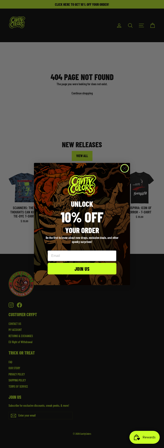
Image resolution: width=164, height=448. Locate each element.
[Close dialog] (124, 168)
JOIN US (82, 268)
